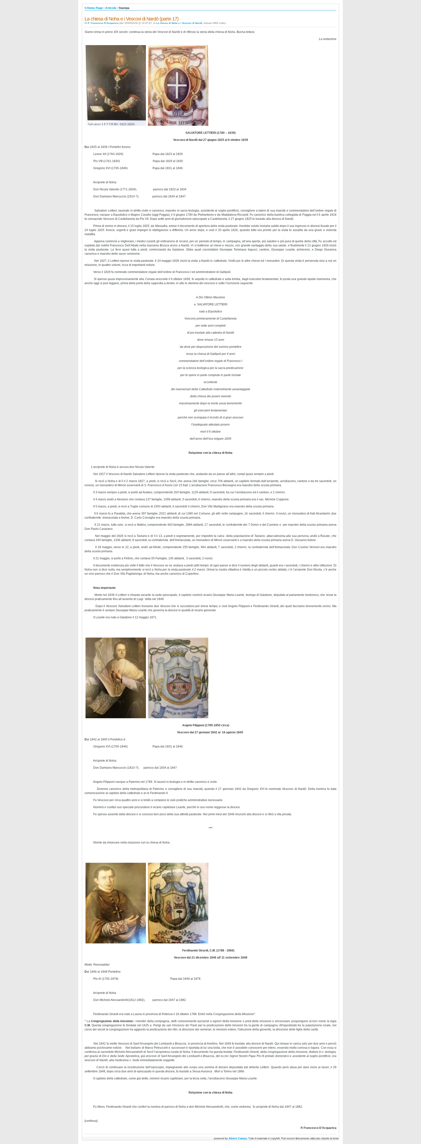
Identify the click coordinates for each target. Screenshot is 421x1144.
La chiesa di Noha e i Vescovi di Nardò (179, 23)
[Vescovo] (116, 125)
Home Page (95, 8)
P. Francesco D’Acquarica (103, 23)
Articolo (110, 8)
